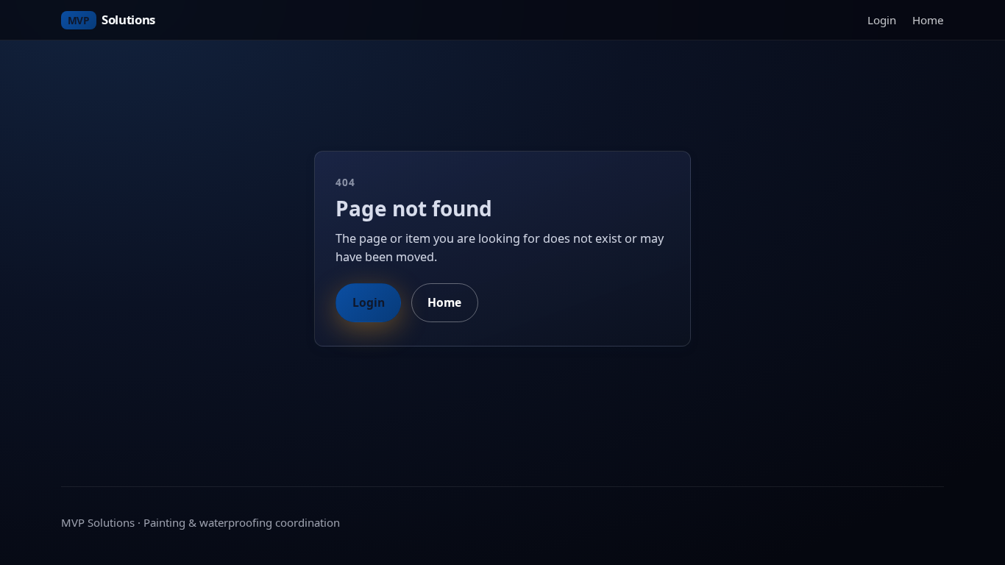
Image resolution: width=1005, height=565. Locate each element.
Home (928, 20)
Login (881, 20)
